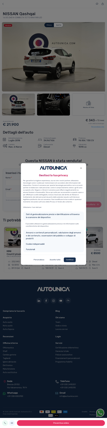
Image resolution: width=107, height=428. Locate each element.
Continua (69, 260)
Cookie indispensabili (35, 244)
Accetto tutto (55, 260)
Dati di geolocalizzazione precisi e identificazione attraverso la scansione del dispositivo (53, 216)
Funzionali (30, 249)
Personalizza (39, 260)
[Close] (81, 167)
